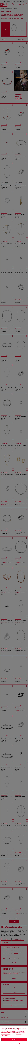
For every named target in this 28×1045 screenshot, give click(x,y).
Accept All (14, 1039)
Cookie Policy (4, 1035)
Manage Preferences (5, 1033)
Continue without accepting (14, 1043)
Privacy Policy (18, 1033)
